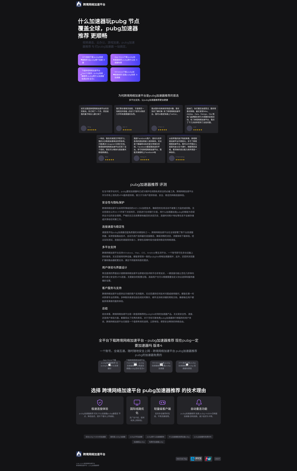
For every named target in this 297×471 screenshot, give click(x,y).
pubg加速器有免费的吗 (202, 437)
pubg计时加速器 (136, 437)
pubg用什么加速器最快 (155, 437)
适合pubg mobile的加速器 (96, 437)
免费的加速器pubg (156, 442)
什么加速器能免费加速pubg (179, 437)
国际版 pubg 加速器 (117, 437)
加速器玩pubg (139, 442)
